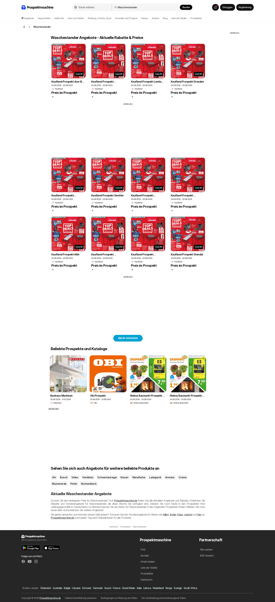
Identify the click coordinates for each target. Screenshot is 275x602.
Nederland (158, 588)
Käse (180, 514)
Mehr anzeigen (128, 338)
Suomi (107, 588)
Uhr (54, 477)
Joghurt (188, 514)
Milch (166, 514)
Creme (183, 477)
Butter (173, 514)
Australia (57, 588)
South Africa (190, 588)
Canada (76, 588)
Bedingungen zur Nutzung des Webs (119, 598)
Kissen (124, 477)
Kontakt (145, 555)
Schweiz (86, 588)
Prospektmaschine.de (125, 500)
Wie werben (206, 549)
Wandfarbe (138, 477)
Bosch (63, 477)
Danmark (98, 588)
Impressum (146, 579)
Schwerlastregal (106, 477)
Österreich (45, 588)
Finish (73, 483)
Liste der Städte (179, 18)
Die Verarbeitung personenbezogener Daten (164, 598)
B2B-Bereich (207, 555)
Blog (165, 18)
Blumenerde (59, 483)
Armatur (170, 477)
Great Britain (128, 588)
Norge (168, 588)
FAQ (143, 549)
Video (74, 477)
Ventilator (88, 477)
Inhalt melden (148, 561)
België (67, 588)
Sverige (178, 588)
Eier (199, 514)
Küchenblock (88, 483)
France (116, 588)
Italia (139, 588)
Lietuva (147, 588)
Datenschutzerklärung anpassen (80, 598)
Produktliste (196, 18)
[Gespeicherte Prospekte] (215, 7)
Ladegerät (155, 477)
